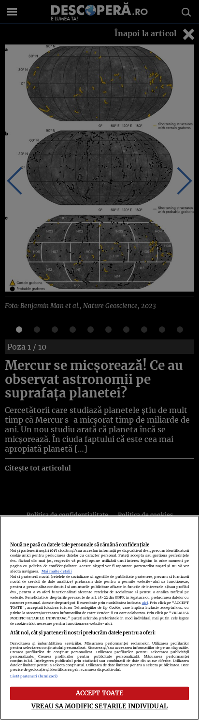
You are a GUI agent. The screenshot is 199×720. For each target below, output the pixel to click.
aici (145, 603)
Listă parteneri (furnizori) (34, 676)
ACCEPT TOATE (100, 693)
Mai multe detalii (57, 571)
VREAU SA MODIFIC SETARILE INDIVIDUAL (99, 706)
